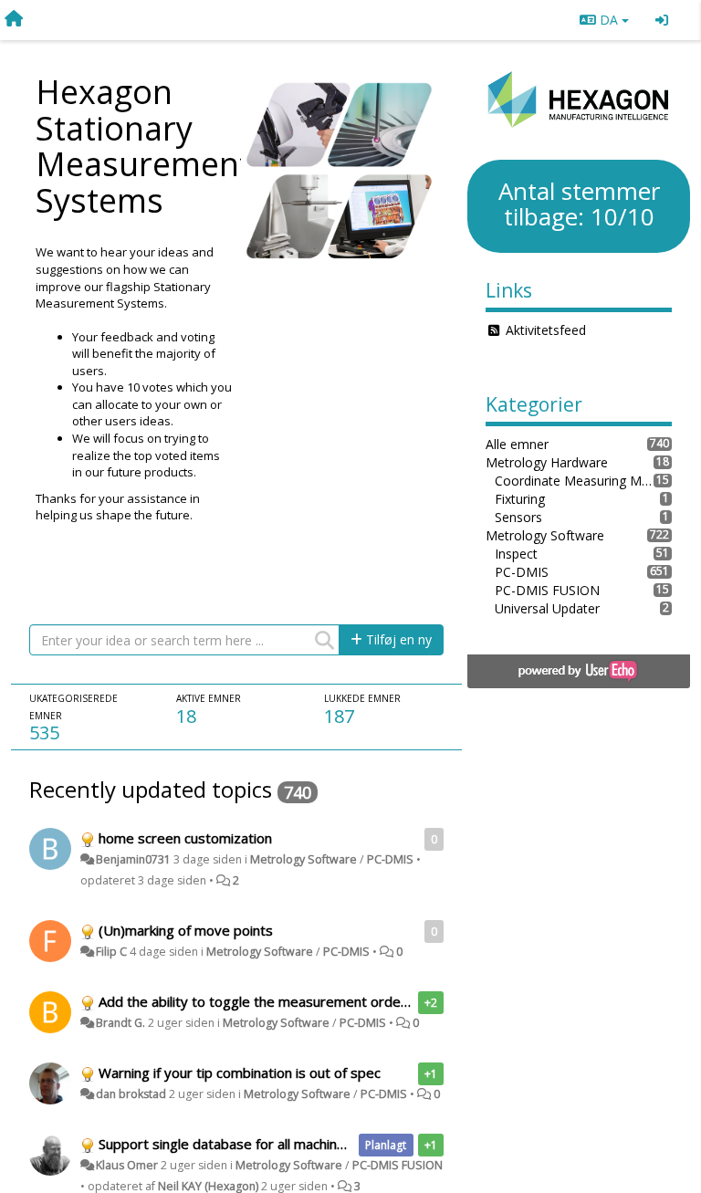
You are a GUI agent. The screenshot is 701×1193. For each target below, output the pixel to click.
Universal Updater (547, 608)
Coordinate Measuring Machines (574, 480)
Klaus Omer (127, 1165)
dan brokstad (131, 1094)
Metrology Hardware (547, 462)
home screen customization (185, 838)
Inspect (516, 553)
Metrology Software (303, 859)
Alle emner (517, 444)
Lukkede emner (362, 698)
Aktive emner (208, 698)
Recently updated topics (150, 789)
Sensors (518, 517)
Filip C (111, 951)
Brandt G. (120, 1023)
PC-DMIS (390, 859)
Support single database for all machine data (238, 1144)
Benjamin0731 (133, 859)
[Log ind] (661, 20)
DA (609, 19)
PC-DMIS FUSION (397, 1165)
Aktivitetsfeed (546, 330)
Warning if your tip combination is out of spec (240, 1072)
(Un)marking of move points (186, 930)
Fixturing (520, 499)
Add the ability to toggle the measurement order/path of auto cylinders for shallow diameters (393, 1001)
